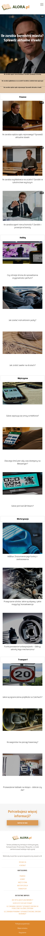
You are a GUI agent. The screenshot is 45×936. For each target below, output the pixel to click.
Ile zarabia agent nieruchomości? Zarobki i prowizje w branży (22, 74)
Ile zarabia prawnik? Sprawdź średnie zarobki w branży (22, 912)
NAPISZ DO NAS (22, 823)
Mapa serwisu (22, 928)
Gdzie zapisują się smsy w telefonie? (22, 415)
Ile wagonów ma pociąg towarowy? (22, 742)
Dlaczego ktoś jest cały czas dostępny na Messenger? (22, 462)
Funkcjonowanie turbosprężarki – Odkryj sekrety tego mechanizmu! (22, 648)
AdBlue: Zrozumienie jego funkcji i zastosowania (22, 558)
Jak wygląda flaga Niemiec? (22, 900)
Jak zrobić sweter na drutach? (23, 365)
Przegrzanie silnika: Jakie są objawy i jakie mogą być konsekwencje (22, 603)
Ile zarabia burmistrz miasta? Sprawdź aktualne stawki (22, 38)
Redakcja (22, 862)
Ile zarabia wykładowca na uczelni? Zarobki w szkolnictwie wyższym (22, 81)
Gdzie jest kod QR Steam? (22, 505)
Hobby (23, 237)
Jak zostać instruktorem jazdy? (22, 320)
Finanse (22, 96)
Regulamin (22, 932)
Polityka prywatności (22, 923)
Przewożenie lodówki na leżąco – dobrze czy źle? (22, 788)
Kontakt (22, 865)
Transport (23, 659)
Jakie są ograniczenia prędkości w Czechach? (22, 697)
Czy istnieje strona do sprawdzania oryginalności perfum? (22, 276)
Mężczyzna (23, 378)
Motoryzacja (23, 518)
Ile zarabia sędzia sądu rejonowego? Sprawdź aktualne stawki (22, 87)
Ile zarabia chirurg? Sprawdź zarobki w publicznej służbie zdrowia (22, 907)
